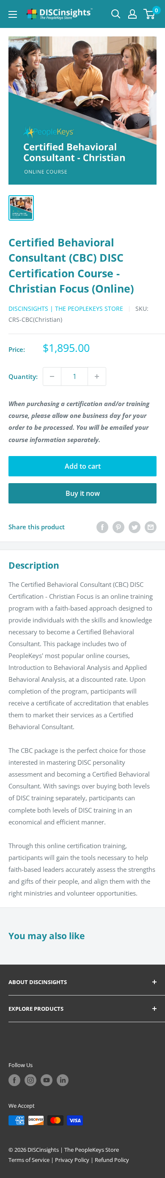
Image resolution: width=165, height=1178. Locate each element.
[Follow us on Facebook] (14, 1080)
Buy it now (83, 493)
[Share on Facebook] (102, 526)
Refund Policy (112, 1160)
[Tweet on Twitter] (134, 526)
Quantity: (23, 376)
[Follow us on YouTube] (46, 1080)
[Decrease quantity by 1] (52, 376)
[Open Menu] (12, 14)
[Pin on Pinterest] (118, 526)
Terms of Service (29, 1160)
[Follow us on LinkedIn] (63, 1080)
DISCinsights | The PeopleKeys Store (65, 308)
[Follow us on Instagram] (30, 1080)
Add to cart (83, 466)
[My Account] (132, 14)
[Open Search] (116, 14)
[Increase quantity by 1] (97, 376)
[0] (149, 14)
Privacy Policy (72, 1160)
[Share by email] (151, 526)
